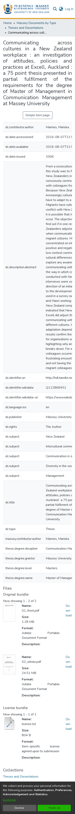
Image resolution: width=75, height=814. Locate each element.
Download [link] (69, 611)
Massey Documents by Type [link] (36, 23)
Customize (9, 800)
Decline (19, 808)
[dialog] (37, 798)
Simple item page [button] (37, 115)
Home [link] (7, 23)
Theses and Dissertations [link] (25, 28)
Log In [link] (69, 9)
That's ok (54, 808)
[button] (26, 9)
